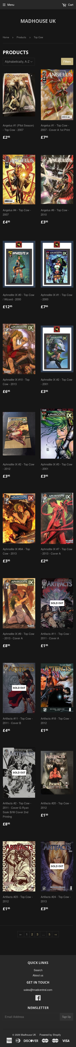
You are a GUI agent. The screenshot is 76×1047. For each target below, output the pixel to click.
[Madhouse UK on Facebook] (38, 999)
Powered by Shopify (50, 1034)
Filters (67, 61)
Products (21, 37)
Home (6, 37)
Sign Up (66, 1016)
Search (38, 970)
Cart (70, 4)
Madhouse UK (38, 21)
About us (38, 975)
